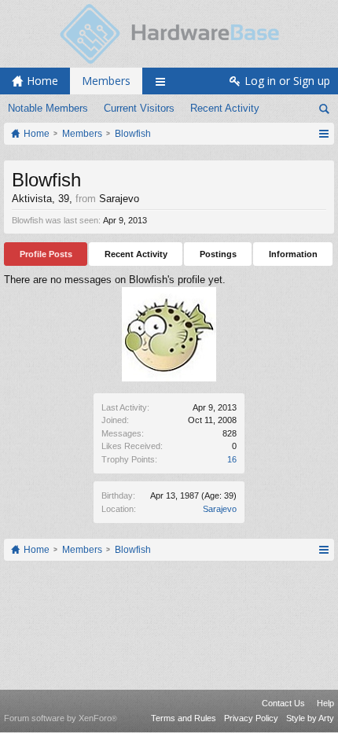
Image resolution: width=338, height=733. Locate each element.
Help (325, 703)
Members (106, 80)
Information (293, 254)
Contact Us (283, 703)
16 (232, 459)
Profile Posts (46, 254)
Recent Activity (224, 108)
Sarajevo (220, 509)
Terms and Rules (183, 718)
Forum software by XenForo (60, 718)
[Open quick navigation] (323, 133)
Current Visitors (139, 108)
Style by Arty (310, 718)
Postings (218, 254)
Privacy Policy (251, 718)
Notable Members (48, 108)
